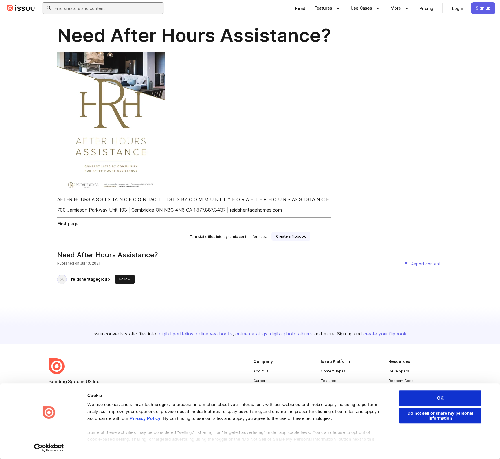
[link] (300, 8)
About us (261, 371)
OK (440, 398)
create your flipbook (385, 334)
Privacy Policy (145, 418)
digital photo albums (291, 334)
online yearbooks (214, 334)
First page (67, 224)
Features (328, 381)
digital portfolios (176, 334)
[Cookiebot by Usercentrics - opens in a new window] (49, 447)
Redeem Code (401, 381)
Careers (260, 381)
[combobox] (108, 8)
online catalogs (251, 334)
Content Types (333, 371)
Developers (399, 371)
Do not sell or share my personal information (440, 416)
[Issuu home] (21, 8)
